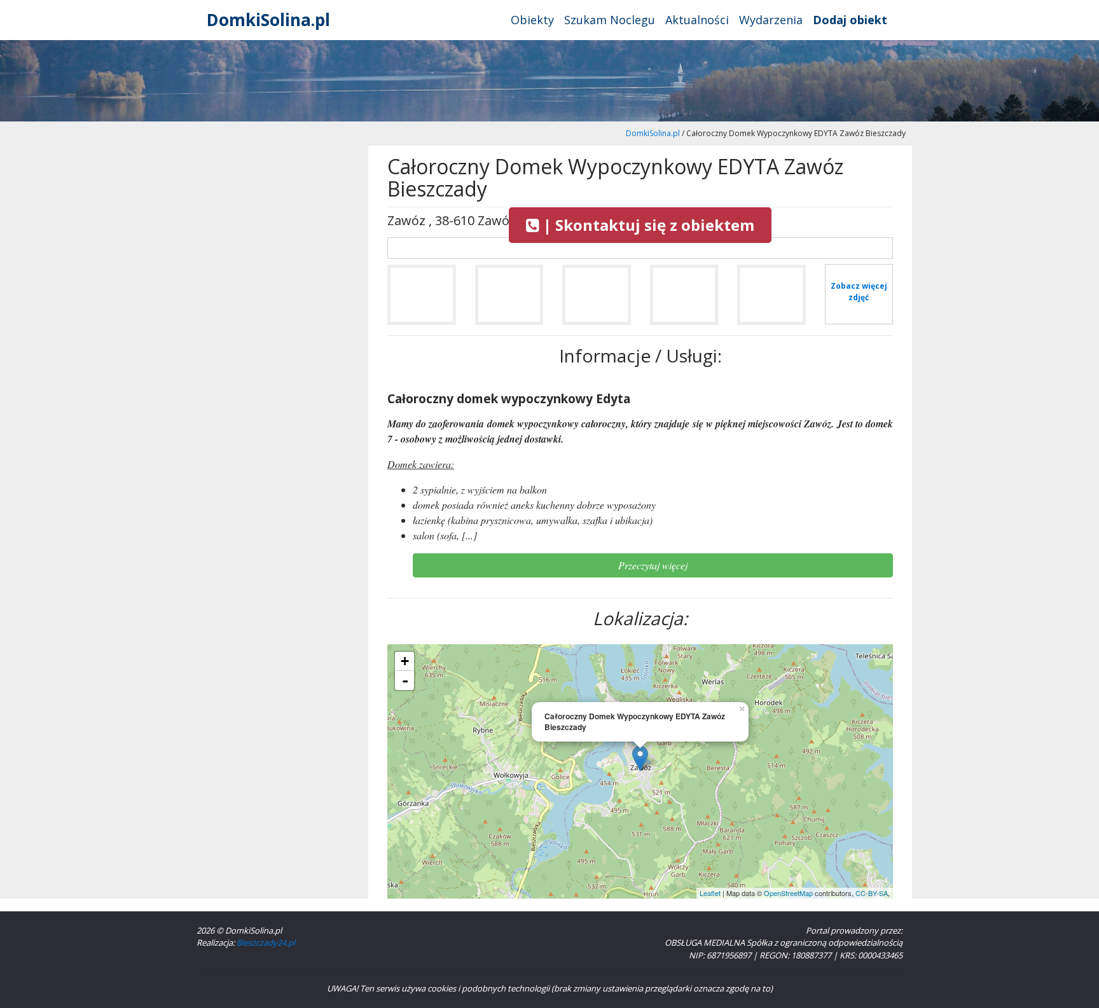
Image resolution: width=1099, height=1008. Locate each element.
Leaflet (710, 893)
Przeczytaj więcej (653, 565)
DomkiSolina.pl (268, 19)
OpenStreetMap (788, 893)
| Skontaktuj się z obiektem (646, 224)
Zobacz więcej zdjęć (859, 291)
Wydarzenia (771, 19)
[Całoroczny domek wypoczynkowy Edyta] (422, 300)
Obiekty (532, 19)
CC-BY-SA (871, 893)
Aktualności (697, 19)
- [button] (405, 680)
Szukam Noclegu (609, 19)
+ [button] (405, 661)
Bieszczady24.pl (266, 942)
